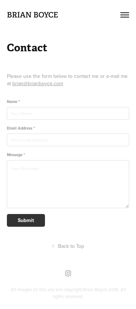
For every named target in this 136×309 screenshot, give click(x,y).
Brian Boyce (32, 15)
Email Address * (21, 128)
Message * (16, 155)
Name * (13, 101)
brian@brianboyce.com (37, 83)
